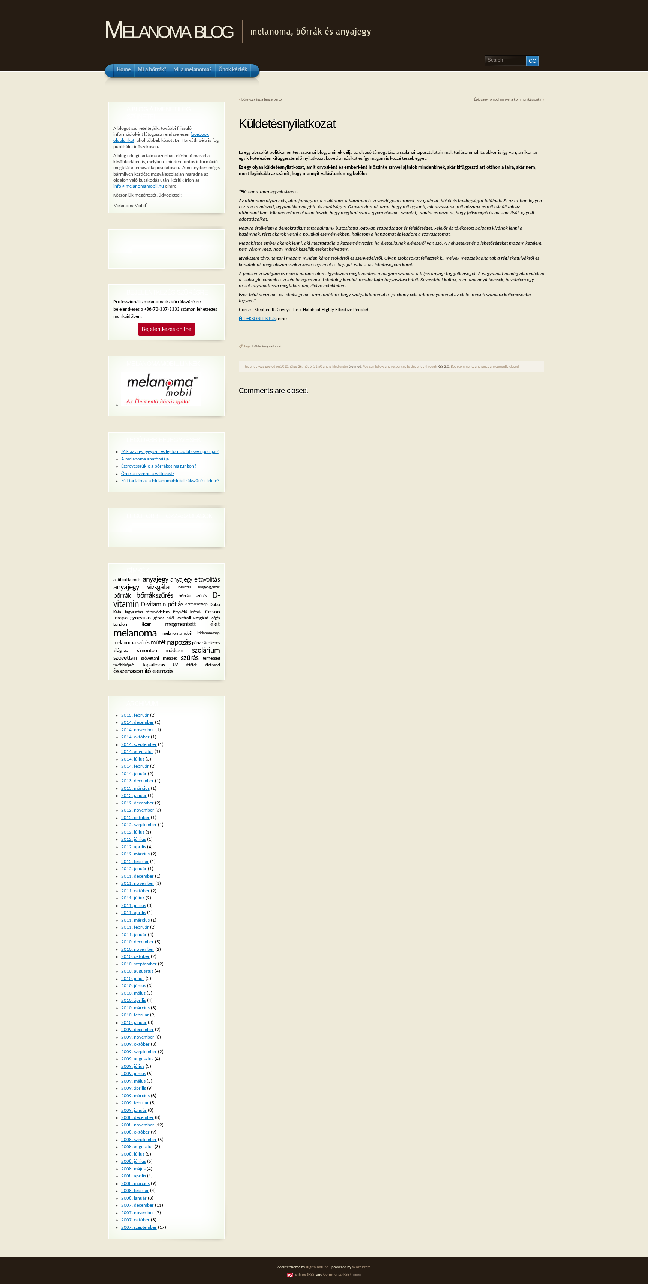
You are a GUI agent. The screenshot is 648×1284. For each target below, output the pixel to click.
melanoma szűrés (131, 643)
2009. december (137, 1029)
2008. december (137, 1117)
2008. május (133, 1169)
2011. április (133, 912)
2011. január (134, 934)
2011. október (135, 891)
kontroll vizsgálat (192, 618)
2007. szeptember (139, 1227)
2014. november (137, 730)
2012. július (132, 832)
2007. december (137, 1205)
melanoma (135, 633)
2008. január (134, 1198)
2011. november (137, 883)
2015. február (135, 715)
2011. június (133, 905)
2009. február (135, 1103)
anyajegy (155, 579)
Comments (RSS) (337, 1275)
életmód (355, 367)
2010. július (132, 978)
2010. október (135, 956)
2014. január (134, 773)
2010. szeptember (139, 964)
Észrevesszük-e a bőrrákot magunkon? (158, 466)
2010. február (135, 1015)
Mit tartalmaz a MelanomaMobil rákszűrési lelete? (170, 480)
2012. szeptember (139, 824)
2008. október (135, 1132)
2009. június (133, 1073)
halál (170, 618)
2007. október (135, 1220)
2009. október (135, 1044)
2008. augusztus (137, 1146)
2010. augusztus (137, 971)
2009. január (134, 1110)
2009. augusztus (137, 1059)
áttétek (191, 665)
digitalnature (317, 1267)
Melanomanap (208, 633)
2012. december (137, 803)
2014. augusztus (137, 751)
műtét (158, 643)
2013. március (135, 788)
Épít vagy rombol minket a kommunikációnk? (508, 100)
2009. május (133, 1081)
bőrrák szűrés (192, 596)
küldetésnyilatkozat (267, 346)
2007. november (137, 1212)
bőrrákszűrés (154, 596)
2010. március (135, 1008)
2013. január (134, 795)
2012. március (135, 854)
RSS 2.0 (443, 367)
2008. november (137, 1125)
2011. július (132, 898)
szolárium (206, 650)
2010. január (134, 1022)
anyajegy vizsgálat (142, 587)
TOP (357, 1275)
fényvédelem (157, 612)
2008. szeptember (139, 1139)
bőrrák (122, 596)
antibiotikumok (127, 579)
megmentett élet (192, 624)
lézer (146, 624)
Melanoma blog (168, 29)
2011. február (135, 927)
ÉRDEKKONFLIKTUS (257, 318)
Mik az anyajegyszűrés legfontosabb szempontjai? (170, 451)
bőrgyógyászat (209, 587)
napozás (178, 643)
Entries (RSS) (305, 1275)
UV (175, 665)
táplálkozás (153, 665)
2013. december (137, 781)
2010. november (137, 949)
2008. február (135, 1190)
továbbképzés (123, 665)
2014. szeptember (139, 744)
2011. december (137, 876)
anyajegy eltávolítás (195, 579)
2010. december (137, 942)
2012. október (135, 817)
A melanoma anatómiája (145, 459)
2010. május (133, 993)
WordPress (361, 1267)
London (120, 624)
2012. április (133, 847)
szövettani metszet (159, 658)
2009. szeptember (139, 1051)
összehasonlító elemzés (143, 671)
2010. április (133, 1000)
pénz (196, 642)
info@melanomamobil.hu (138, 186)
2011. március (135, 920)
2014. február (135, 766)
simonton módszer (160, 650)
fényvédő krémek (187, 612)
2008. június (133, 1161)
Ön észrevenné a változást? (147, 473)
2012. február (135, 861)
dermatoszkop (196, 604)
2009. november (137, 1037)
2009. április (133, 1088)
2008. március (135, 1183)
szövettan (124, 658)
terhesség (211, 658)
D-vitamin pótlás (162, 604)
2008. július (132, 1154)
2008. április (133, 1176)
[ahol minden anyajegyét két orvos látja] (161, 405)
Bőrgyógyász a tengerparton (263, 100)
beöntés (184, 587)
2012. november (137, 810)
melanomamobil (177, 633)
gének (158, 618)
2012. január (134, 868)
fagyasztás (134, 612)
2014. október (135, 737)
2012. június (133, 839)
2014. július (132, 759)
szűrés (189, 658)
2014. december (137, 722)
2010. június (133, 985)
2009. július (132, 1066)
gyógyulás (140, 618)
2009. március (135, 1095)
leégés (215, 618)
